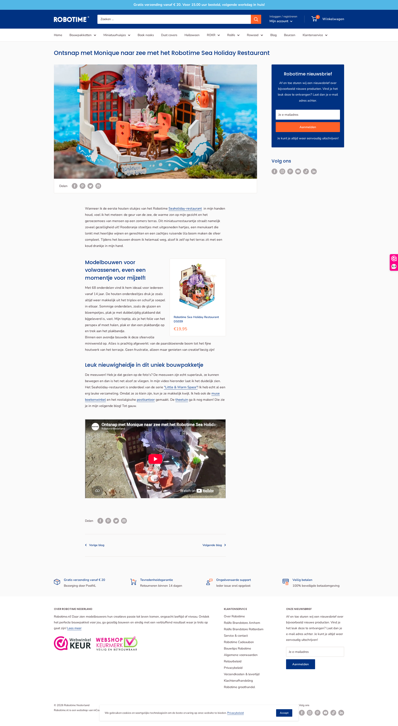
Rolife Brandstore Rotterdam (243, 629)
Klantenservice (313, 35)
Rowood (252, 35)
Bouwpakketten (80, 35)
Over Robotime (234, 616)
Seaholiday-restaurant (185, 208)
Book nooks (146, 35)
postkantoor (146, 399)
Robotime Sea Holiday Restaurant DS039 (196, 319)
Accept (284, 713)
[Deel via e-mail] (98, 186)
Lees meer (74, 628)
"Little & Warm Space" (181, 387)
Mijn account (279, 21)
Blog (273, 35)
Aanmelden (308, 127)
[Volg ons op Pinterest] (290, 171)
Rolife (231, 35)
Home (58, 35)
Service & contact (236, 636)
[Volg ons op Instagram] (282, 171)
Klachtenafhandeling (238, 681)
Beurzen (289, 35)
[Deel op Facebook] (75, 186)
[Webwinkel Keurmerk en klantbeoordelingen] (72, 643)
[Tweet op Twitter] (90, 186)
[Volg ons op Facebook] (274, 171)
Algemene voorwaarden (241, 655)
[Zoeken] (256, 19)
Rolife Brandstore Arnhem (242, 623)
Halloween (192, 35)
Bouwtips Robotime (237, 648)
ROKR (211, 35)
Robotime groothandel (239, 687)
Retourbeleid (232, 661)
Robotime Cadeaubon (239, 642)
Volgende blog (212, 545)
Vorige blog (96, 545)
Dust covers (169, 35)
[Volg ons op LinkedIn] (314, 171)
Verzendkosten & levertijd (242, 674)
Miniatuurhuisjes (114, 35)
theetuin (181, 399)
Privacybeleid (233, 668)
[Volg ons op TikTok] (306, 171)
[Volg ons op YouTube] (298, 171)
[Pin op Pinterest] (82, 186)
